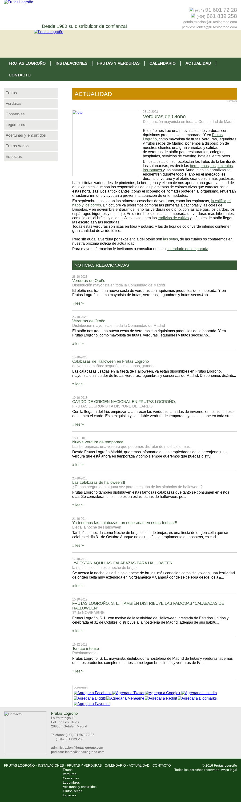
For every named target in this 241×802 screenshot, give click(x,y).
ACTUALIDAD (198, 63)
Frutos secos (17, 146)
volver (232, 101)
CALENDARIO (162, 63)
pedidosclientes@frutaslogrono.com (209, 27)
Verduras (13, 103)
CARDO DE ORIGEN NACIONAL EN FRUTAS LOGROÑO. (124, 401)
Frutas (11, 93)
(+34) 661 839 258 (70, 739)
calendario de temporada (187, 249)
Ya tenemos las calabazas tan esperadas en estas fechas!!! (124, 523)
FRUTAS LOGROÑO (27, 63)
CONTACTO (20, 75)
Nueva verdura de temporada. (98, 442)
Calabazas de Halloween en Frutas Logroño (110, 361)
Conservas (15, 114)
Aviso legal (229, 770)
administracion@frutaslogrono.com (210, 22)
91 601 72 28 (216, 10)
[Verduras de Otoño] (107, 175)
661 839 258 (217, 16)
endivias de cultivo (173, 218)
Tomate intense (85, 648)
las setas (170, 239)
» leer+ (78, 303)
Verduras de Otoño (88, 280)
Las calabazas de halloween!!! (98, 482)
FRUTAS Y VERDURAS (118, 63)
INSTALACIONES (71, 63)
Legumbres (15, 124)
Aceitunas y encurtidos (26, 135)
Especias (14, 156)
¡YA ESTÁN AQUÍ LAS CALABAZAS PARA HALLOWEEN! (123, 563)
